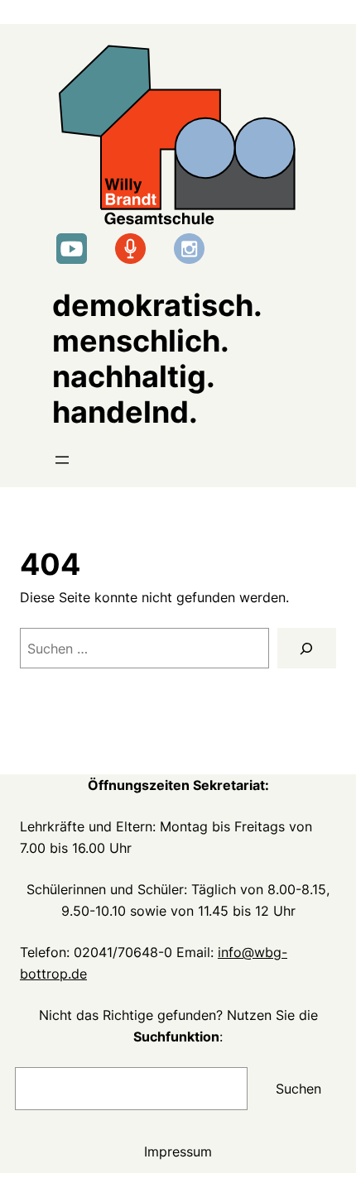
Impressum (178, 1151)
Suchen (298, 1088)
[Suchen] (306, 648)
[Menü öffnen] (62, 460)
